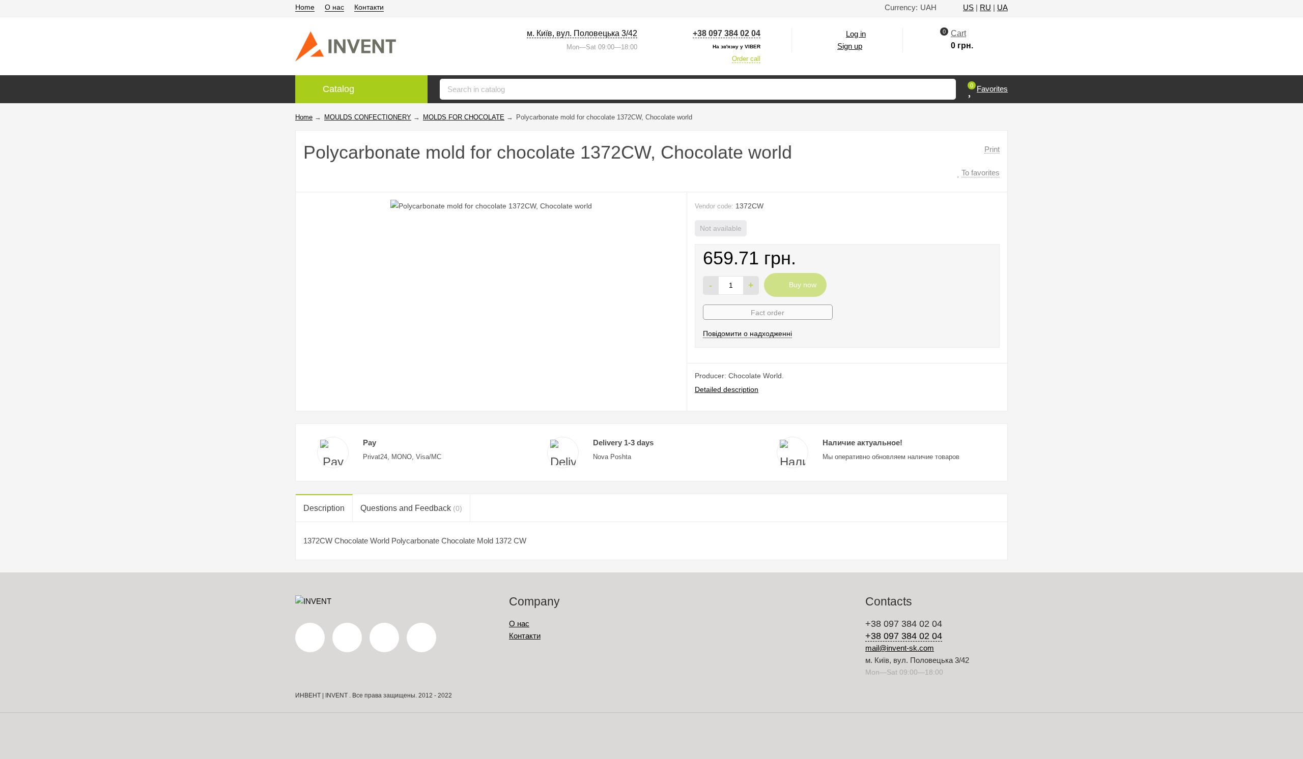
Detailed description (726, 389)
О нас (334, 7)
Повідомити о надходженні (747, 333)
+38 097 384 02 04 (726, 33)
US (968, 7)
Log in (856, 33)
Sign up (849, 46)
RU (985, 7)
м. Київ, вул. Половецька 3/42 (582, 33)
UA (1002, 7)
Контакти (369, 7)
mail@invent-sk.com (899, 648)
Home (305, 7)
